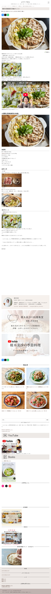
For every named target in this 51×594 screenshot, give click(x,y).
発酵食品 (4, 11)
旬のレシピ (4, 580)
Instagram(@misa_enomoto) (36, 306)
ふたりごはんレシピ (5, 570)
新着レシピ (4, 579)
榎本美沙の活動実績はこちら (7, 429)
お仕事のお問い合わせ (6, 431)
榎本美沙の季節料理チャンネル (7, 453)
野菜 (20, 11)
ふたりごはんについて (6, 574)
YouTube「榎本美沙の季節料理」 (21, 306)
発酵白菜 (4, 153)
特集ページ (4, 581)
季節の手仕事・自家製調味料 (13, 11)
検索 (47, 419)
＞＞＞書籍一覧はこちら (6, 460)
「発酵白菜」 (13, 62)
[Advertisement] (25, 264)
